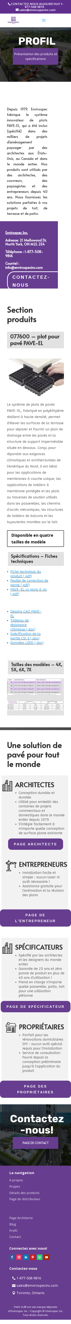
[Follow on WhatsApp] (39, 1257)
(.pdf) (27, 576)
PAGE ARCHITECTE (35, 844)
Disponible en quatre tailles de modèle (32, 538)
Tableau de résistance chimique (19, 624)
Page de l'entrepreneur (35, 918)
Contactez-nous (31, 281)
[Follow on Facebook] (12, 1257)
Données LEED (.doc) (27, 643)
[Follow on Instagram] (19, 1257)
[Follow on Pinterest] (33, 1257)
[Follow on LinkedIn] (26, 1257)
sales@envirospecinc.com (37, 1285)
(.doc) (30, 629)
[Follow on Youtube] (46, 1257)
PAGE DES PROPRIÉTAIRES (35, 1089)
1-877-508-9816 (29, 1278)
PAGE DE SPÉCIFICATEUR (36, 1007)
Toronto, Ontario (30, 1293)
